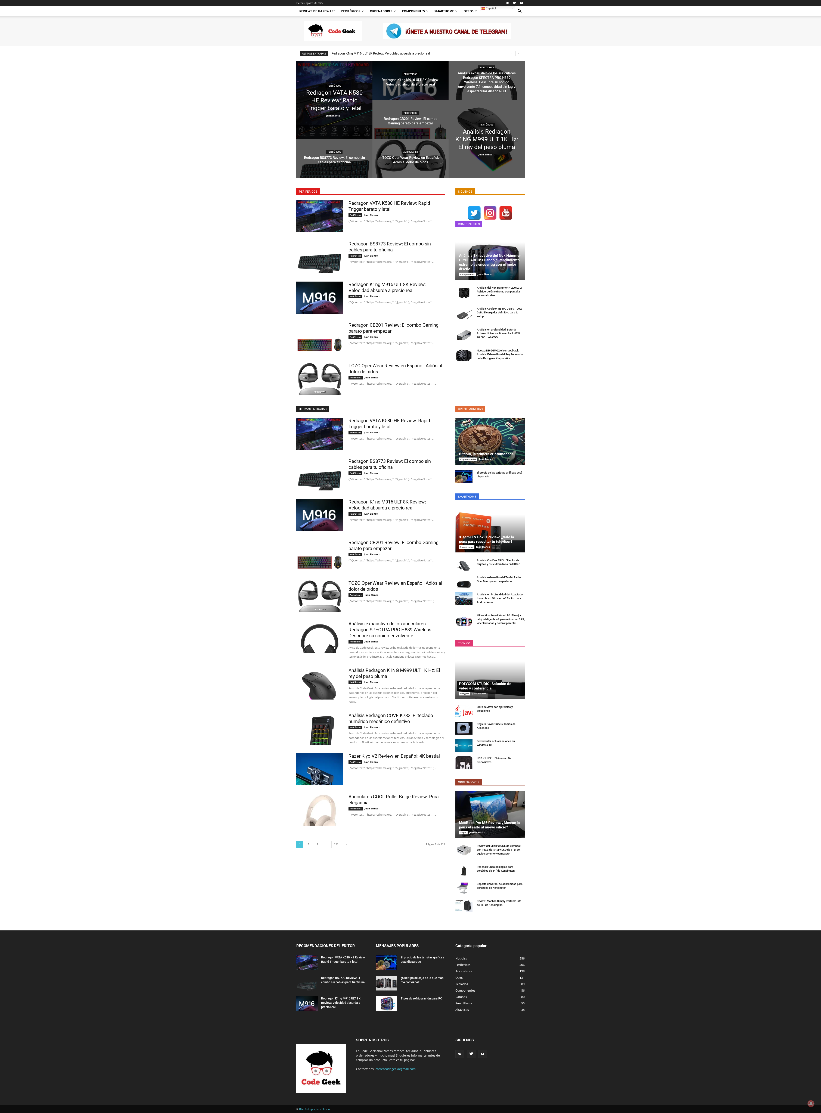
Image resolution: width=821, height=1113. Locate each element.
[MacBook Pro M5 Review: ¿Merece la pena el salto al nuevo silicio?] (490, 814)
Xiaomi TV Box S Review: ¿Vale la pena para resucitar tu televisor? (486, 539)
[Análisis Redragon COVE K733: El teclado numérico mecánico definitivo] (319, 729)
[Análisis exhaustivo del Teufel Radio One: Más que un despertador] (464, 581)
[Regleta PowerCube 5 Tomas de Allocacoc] (464, 728)
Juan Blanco (333, 115)
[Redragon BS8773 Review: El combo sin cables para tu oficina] (334, 162)
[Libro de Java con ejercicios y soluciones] (464, 711)
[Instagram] (490, 213)
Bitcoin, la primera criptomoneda (486, 454)
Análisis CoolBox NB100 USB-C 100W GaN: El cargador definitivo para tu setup (499, 312)
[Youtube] (521, 3)
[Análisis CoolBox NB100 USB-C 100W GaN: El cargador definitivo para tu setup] (464, 312)
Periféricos (350, 11)
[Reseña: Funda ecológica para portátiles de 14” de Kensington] (464, 871)
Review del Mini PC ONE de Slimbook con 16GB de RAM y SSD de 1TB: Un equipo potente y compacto (499, 849)
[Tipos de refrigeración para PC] (386, 1003)
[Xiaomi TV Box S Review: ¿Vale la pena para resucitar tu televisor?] (490, 528)
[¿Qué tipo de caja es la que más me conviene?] (386, 983)
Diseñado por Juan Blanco (314, 1109)
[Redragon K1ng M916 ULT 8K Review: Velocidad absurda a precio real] (410, 84)
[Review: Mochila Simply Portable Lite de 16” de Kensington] (464, 905)
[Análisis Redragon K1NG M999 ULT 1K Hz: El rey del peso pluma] (487, 139)
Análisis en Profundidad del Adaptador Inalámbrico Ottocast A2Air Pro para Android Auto (500, 598)
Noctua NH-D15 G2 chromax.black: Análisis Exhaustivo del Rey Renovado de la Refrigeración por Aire (500, 354)
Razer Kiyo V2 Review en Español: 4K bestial (394, 756)
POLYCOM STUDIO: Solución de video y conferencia (485, 686)
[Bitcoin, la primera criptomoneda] (490, 441)
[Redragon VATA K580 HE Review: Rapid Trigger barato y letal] (334, 100)
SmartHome (444, 11)
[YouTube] (506, 213)
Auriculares (410, 152)
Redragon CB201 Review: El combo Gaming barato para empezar (377, 53)
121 (336, 844)
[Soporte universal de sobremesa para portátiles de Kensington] (464, 888)
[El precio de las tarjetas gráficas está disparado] (464, 476)
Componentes (413, 11)
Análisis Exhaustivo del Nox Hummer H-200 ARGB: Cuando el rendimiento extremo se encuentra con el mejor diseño (490, 262)
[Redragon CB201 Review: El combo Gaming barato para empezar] (410, 123)
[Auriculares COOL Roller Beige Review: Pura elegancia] (319, 810)
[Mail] (507, 3)
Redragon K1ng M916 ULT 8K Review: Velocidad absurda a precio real (340, 1003)
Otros (469, 11)
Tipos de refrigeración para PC (421, 998)
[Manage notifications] (811, 1103)
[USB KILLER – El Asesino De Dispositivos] (464, 762)
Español (490, 8)
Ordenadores (381, 11)
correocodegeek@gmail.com (395, 1069)
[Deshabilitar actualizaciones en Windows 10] (464, 745)
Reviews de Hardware (317, 11)
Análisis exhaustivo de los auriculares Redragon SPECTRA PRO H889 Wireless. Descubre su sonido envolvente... (390, 629)
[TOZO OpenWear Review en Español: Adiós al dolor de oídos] (410, 162)
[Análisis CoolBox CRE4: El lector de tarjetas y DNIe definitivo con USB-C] (464, 564)
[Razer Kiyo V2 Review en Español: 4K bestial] (319, 769)
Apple (463, 832)
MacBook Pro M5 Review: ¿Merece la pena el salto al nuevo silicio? (489, 825)
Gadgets (464, 693)
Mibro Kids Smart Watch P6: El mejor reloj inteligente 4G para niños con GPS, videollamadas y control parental (501, 619)
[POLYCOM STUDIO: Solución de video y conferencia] (490, 675)
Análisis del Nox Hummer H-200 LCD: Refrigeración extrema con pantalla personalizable (499, 291)
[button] (519, 11)
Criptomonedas (468, 459)
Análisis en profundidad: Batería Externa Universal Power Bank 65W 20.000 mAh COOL (498, 333)
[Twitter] (514, 3)
